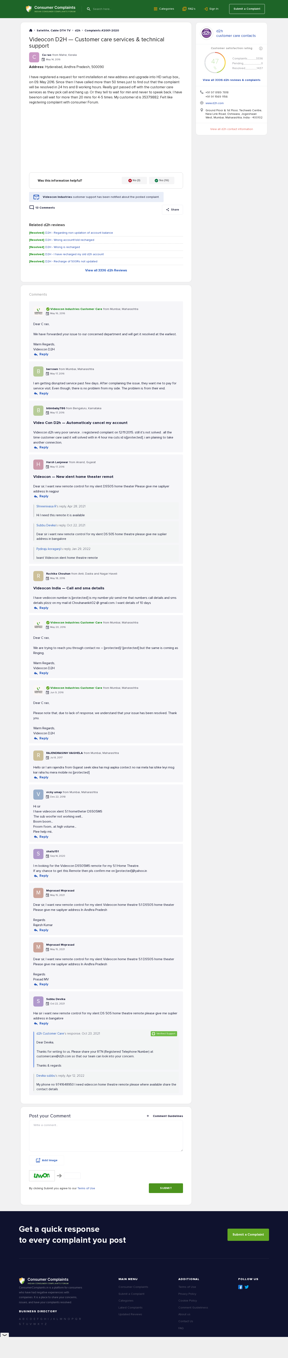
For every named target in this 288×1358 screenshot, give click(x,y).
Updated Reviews (130, 1314)
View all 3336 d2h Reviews (106, 270)
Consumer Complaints (133, 1287)
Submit (166, 1188)
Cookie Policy (187, 1300)
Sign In (213, 9)
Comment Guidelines (168, 1116)
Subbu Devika (46, 525)
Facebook (240, 1287)
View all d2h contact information (231, 129)
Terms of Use (86, 1188)
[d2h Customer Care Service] (206, 33)
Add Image (50, 1160)
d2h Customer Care (50, 1033)
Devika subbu (45, 1076)
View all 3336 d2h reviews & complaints (231, 80)
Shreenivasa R (46, 506)
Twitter (247, 1287)
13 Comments (45, 207)
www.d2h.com (215, 103)
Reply (43, 354)
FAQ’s (191, 9)
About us (184, 1314)
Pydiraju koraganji (48, 549)
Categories (166, 9)
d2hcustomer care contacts (236, 33)
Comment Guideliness (193, 1307)
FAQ (181, 1328)
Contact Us (185, 1321)
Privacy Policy (187, 1294)
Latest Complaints (130, 1307)
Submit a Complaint (247, 9)
